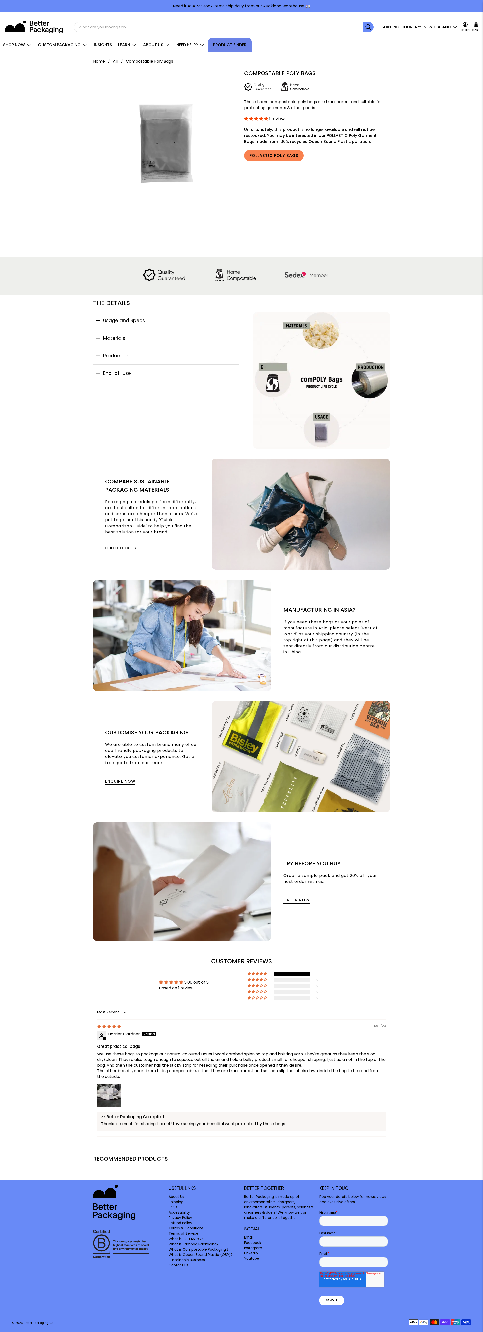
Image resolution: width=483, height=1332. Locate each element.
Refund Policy (180, 1222)
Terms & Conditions (186, 1228)
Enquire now (120, 781)
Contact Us (178, 1265)
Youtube (251, 1258)
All (115, 61)
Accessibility (179, 1212)
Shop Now (14, 45)
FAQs (173, 1207)
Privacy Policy (180, 1217)
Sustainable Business (187, 1259)
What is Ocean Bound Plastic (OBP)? (201, 1254)
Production (116, 355)
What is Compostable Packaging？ (199, 1249)
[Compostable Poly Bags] (166, 143)
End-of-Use (117, 373)
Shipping (176, 1201)
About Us (153, 45)
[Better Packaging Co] (34, 27)
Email (248, 1237)
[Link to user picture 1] (109, 1095)
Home (99, 61)
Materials (114, 338)
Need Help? (187, 45)
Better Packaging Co (38, 1323)
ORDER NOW (296, 900)
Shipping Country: (401, 27)
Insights (103, 45)
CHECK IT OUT (119, 548)
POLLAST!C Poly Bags (273, 155)
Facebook (252, 1242)
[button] (256, 119)
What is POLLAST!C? (186, 1238)
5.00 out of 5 (196, 982)
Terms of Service (183, 1233)
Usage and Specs (124, 320)
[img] (109, 1026)
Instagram (253, 1247)
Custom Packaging (59, 45)
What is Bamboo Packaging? (194, 1244)
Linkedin (251, 1253)
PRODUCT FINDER (230, 45)
